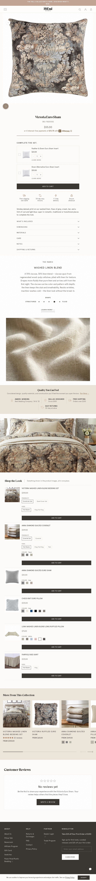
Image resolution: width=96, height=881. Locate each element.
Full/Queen (26, 510)
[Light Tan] (70, 742)
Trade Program (50, 841)
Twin (49, 547)
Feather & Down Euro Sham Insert (45, 148)
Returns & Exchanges (30, 835)
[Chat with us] (90, 869)
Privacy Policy (31, 849)
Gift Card (8, 850)
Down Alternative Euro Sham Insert (45, 167)
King (36, 667)
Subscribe (70, 857)
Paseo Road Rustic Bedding (11, 860)
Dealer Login (49, 834)
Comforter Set (27, 501)
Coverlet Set (27, 538)
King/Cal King (39, 510)
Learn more (36, 160)
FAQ (27, 841)
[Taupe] (63, 742)
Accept (83, 877)
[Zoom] (8, 22)
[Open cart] (91, 9)
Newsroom (8, 842)
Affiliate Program (11, 846)
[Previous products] (83, 752)
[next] (5, 106)
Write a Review (48, 802)
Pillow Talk (8, 838)
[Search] (79, 9)
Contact (29, 845)
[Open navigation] (5, 9)
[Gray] (67, 742)
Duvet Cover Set (42, 501)
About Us (7, 834)
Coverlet (38, 538)
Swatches (8, 855)
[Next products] (90, 752)
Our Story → (84, 393)
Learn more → (48, 310)
